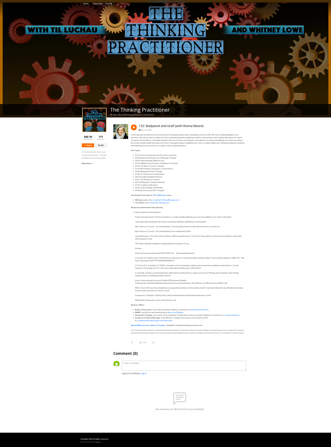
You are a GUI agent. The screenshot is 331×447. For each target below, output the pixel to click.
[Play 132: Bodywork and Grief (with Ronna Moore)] (134, 127)
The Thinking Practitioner (140, 109)
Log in (143, 373)
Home (86, 3)
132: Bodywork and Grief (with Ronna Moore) (171, 126)
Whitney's (161, 195)
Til (154, 195)
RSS (102, 145)
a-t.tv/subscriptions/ (231, 315)
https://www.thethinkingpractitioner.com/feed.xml (133, 114)
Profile (109, 3)
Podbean (98, 442)
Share (89, 145)
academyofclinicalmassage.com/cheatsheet (155, 320)
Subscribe (97, 3)
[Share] (153, 342)
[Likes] (132, 342)
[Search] (245, 3)
